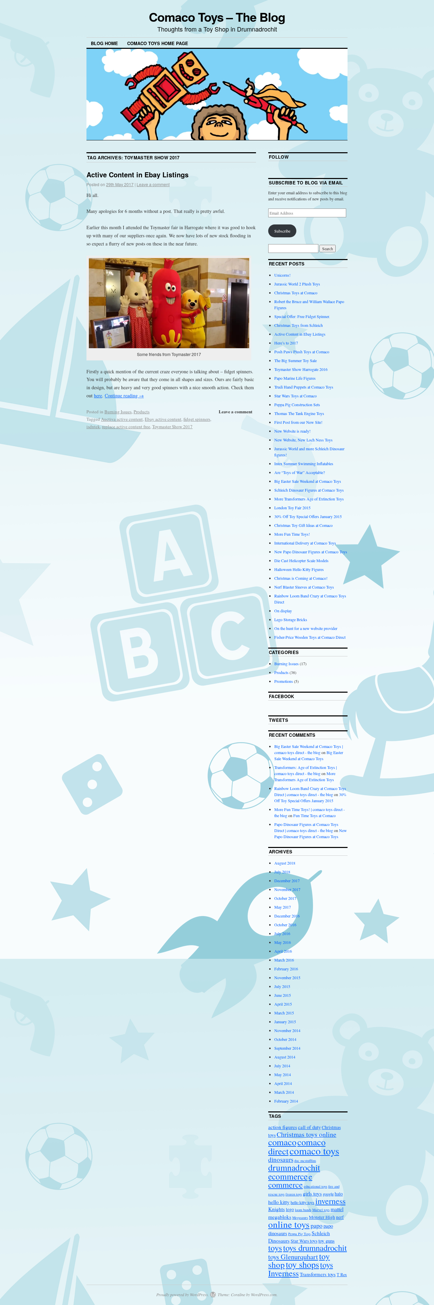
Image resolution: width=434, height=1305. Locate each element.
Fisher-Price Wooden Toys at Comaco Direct (310, 637)
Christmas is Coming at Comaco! (301, 578)
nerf (340, 1217)
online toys (289, 1224)
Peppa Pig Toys (299, 1233)
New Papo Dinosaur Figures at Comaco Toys (310, 551)
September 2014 (287, 1048)
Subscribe (282, 231)
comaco (282, 1142)
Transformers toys (318, 1274)
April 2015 (283, 1004)
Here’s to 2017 (286, 342)
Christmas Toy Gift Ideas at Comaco (303, 525)
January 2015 (285, 1021)
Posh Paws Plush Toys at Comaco (301, 351)
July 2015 (282, 986)
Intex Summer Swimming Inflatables (303, 463)
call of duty (309, 1127)
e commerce (290, 1180)
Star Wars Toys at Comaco (295, 395)
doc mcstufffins (305, 1160)
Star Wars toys (304, 1241)
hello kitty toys (302, 1202)
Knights (276, 1208)
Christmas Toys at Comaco (295, 292)
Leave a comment (153, 184)
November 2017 (287, 889)
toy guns (326, 1240)
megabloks (279, 1216)
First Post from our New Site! (298, 422)
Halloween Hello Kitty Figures (299, 569)
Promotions (283, 681)
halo (339, 1194)
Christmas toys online (306, 1134)
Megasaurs (300, 1217)
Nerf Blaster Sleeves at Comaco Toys (304, 587)
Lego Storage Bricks (290, 619)
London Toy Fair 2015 (292, 507)
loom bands (303, 1209)
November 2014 (287, 1030)
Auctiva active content (122, 419)
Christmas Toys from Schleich (298, 325)
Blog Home (104, 43)
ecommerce (288, 1176)
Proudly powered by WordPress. (182, 1294)
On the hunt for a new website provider (305, 628)
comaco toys (314, 1150)
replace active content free (126, 426)
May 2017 (282, 907)
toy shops (302, 1264)
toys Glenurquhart (293, 1256)
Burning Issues (118, 412)
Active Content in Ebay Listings (137, 174)
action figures (282, 1126)
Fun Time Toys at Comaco (314, 815)
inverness (330, 1200)
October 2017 (285, 898)
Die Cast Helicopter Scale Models (301, 560)
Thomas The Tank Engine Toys (299, 413)
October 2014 (285, 1039)
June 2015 (282, 995)
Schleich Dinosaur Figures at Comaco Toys (309, 490)
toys (275, 1247)
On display (283, 610)
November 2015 (287, 977)
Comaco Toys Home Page (157, 43)
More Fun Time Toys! (292, 534)
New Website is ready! (292, 431)
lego (290, 1209)
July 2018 (282, 871)
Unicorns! (282, 275)
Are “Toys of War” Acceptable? (299, 472)
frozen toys (293, 1194)
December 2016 (287, 915)
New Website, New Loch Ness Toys (303, 439)
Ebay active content (163, 419)
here (98, 395)
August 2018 (284, 863)
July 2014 (282, 1065)
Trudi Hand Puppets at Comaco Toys (303, 387)
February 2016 (286, 968)
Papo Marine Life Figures (295, 378)
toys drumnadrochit (315, 1247)
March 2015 (284, 1012)
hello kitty (279, 1201)
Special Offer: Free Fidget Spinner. (302, 316)
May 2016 (282, 942)
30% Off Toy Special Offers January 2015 (308, 516)
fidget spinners (196, 419)
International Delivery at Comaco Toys (305, 543)
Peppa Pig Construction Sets (297, 404)
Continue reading (124, 395)
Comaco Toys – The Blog (217, 16)
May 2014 (282, 1074)
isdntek (93, 426)
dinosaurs (280, 1159)
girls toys (312, 1193)
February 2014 (286, 1101)
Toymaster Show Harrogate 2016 (301, 369)
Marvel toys (321, 1209)
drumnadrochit (294, 1167)
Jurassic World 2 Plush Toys (297, 283)
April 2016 (283, 951)
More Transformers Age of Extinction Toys (309, 498)
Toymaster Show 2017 (172, 426)
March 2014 (284, 1092)
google (328, 1194)
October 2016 (285, 924)
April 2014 (283, 1083)
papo (316, 1225)
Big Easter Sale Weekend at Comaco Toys (307, 481)
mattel (337, 1208)
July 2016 (282, 933)
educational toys (315, 1186)
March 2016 (284, 960)
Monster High (322, 1217)
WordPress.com (264, 1294)
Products (142, 412)
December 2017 (287, 880)
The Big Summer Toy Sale (295, 360)
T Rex (342, 1274)
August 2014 (284, 1057)
